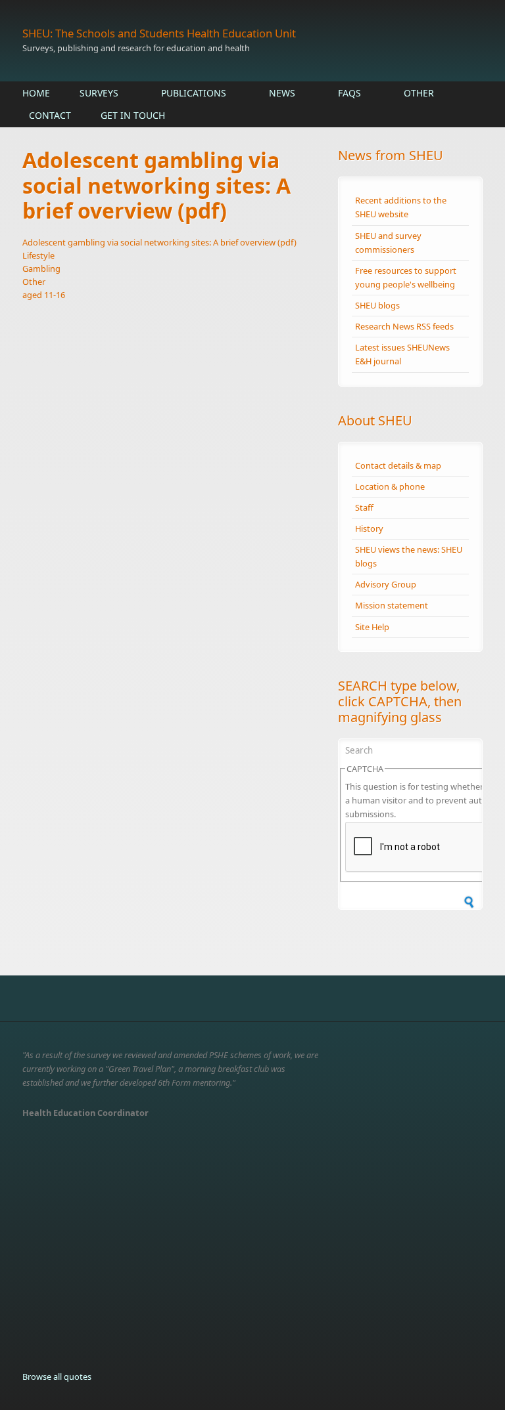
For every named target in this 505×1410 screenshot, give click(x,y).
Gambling (41, 268)
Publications (193, 93)
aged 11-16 (43, 295)
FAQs (349, 93)
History (369, 528)
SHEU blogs (377, 305)
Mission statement (391, 605)
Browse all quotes (56, 1376)
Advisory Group (385, 584)
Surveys (99, 93)
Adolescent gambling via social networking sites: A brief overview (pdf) (159, 242)
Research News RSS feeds (404, 326)
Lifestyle (38, 255)
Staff (364, 507)
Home (36, 93)
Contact (50, 115)
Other (419, 93)
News (282, 93)
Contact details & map (398, 465)
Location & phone (390, 486)
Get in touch (133, 115)
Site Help (372, 627)
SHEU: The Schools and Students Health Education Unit (159, 33)
